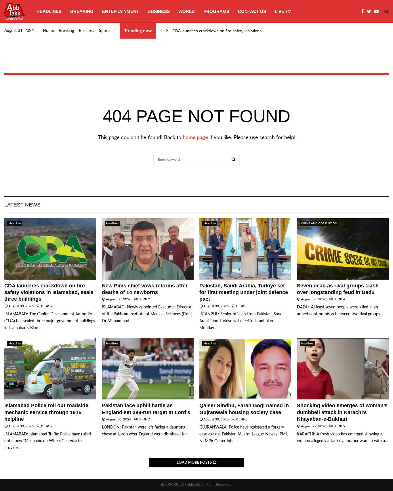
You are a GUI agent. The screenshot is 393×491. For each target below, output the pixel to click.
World (186, 11)
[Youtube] (377, 11)
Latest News (22, 205)
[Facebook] (364, 11)
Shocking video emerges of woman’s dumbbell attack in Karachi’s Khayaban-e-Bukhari (342, 412)
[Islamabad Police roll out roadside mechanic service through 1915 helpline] (50, 369)
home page (195, 137)
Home (48, 31)
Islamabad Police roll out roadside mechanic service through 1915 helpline (46, 412)
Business (159, 11)
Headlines (49, 11)
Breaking (82, 11)
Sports (104, 31)
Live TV (283, 11)
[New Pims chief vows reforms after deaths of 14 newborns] (148, 249)
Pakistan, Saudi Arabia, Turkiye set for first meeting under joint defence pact (243, 292)
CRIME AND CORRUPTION (319, 223)
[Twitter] (370, 11)
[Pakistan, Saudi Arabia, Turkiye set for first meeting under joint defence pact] (245, 249)
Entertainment (120, 11)
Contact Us (252, 11)
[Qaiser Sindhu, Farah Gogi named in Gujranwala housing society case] (245, 369)
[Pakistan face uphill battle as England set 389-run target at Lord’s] (148, 369)
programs (216, 11)
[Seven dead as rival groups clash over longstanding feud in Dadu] (343, 249)
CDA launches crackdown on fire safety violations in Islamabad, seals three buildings (49, 292)
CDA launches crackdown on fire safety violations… (219, 31)
